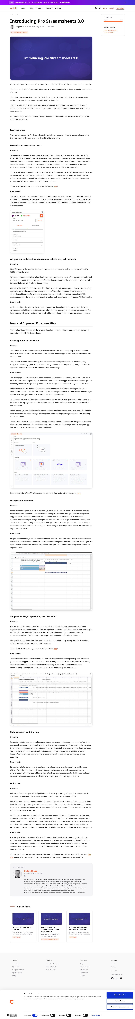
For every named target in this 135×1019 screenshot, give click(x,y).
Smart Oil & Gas (50, 970)
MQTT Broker (16, 967)
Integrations (84, 970)
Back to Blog (16, 15)
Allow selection (120, 1001)
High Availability (17, 973)
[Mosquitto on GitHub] (112, 978)
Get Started (64, 3)
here (55, 186)
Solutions (38, 8)
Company (58, 8)
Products (22, 8)
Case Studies (84, 973)
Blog (81, 964)
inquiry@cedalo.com (117, 974)
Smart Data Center (51, 967)
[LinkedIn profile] (25, 876)
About (112, 964)
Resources (48, 8)
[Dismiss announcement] (125, 2)
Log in (105, 8)
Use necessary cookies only (120, 1007)
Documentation (85, 967)
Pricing (31, 8)
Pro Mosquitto (16, 964)
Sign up (111, 8)
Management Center (18, 970)
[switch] (52, 1015)
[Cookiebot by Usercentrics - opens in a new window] (12, 1015)
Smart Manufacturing (52, 964)
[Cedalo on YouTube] (121, 978)
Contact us (120, 8)
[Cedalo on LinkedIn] (116, 978)
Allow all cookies (119, 995)
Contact (113, 967)
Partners (82, 975)
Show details (95, 1015)
